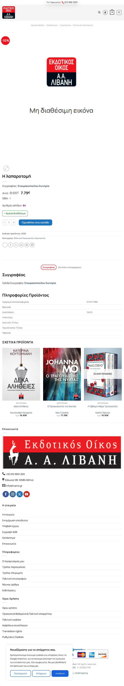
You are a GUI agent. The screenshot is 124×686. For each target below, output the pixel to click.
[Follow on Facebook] (6, 494)
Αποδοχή (60, 673)
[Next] (121, 385)
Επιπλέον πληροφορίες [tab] (69, 267)
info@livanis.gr (14, 485)
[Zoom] (6, 168)
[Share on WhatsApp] (5, 244)
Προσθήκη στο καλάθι (35, 222)
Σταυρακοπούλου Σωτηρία (33, 186)
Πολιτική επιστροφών (14, 578)
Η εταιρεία (8, 514)
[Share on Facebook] (10, 244)
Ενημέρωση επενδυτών (15, 520)
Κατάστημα (52, 25)
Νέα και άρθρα (10, 584)
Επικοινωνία (9, 543)
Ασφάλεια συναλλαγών (15, 625)
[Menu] (119, 12)
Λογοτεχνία (65, 25)
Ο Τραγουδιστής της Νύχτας (61, 406)
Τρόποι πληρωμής (12, 573)
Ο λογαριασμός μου (13, 561)
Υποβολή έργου (10, 526)
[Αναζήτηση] (99, 12)
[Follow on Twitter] (19, 494)
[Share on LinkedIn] (32, 244)
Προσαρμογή (20, 673)
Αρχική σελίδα (37, 25)
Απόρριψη (41, 673)
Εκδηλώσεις (9, 590)
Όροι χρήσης (9, 608)
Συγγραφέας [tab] (49, 267)
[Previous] (2, 385)
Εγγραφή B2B (9, 532)
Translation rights (12, 631)
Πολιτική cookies (11, 619)
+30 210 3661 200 (15, 474)
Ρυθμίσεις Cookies (12, 637)
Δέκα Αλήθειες (21, 406)
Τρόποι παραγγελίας (13, 567)
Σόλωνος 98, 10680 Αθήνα (19, 480)
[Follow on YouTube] (26, 494)
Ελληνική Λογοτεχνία (83, 25)
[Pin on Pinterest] (26, 244)
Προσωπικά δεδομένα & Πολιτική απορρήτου (27, 613)
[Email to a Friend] (21, 244)
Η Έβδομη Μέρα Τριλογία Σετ (103, 406)
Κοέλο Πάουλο (102, 412)
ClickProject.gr (81, 673)
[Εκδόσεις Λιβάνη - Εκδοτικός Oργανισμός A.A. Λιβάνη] (12, 12)
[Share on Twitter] (15, 244)
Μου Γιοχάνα (62, 412)
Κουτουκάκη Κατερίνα (21, 412)
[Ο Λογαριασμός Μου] (105, 12)
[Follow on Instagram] (13, 494)
